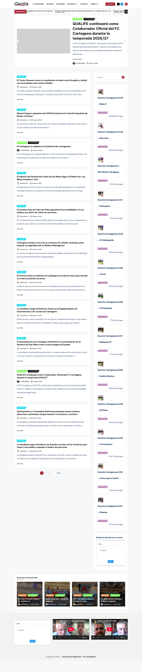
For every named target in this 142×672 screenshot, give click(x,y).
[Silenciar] (83, 637)
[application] (71, 629)
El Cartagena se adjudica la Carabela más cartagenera (44, 146)
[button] (110, 4)
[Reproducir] (55, 637)
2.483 (58, 473)
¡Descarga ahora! (103, 112)
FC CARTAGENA (89, 19)
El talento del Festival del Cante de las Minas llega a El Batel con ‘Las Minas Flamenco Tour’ (49, 11)
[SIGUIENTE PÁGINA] (64, 473)
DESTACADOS (78, 19)
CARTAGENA (21, 76)
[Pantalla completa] (86, 637)
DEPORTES (22, 595)
